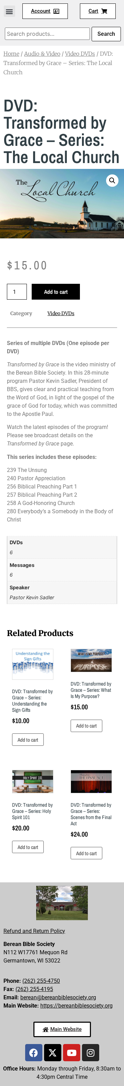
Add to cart (56, 291)
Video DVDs (80, 53)
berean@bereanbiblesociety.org (58, 997)
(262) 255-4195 (34, 989)
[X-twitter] (52, 1052)
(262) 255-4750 (41, 981)
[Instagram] (90, 1052)
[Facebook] (33, 1052)
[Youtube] (71, 1052)
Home (11, 53)
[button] (9, 11)
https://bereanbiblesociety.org (76, 1005)
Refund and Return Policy (34, 931)
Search (106, 34)
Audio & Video (42, 53)
